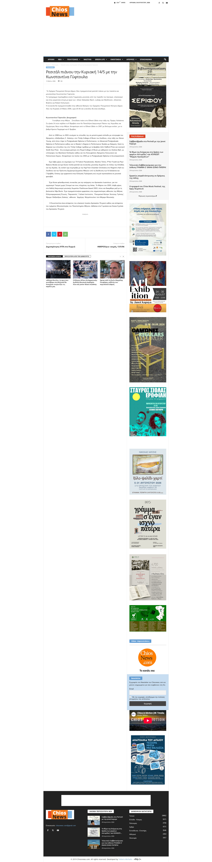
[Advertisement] (124, 11)
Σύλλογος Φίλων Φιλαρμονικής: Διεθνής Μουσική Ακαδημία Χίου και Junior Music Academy (85, 282)
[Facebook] (159, 3)
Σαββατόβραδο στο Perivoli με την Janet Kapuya (147, 142)
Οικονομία (133, 838)
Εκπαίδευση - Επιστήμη (137, 831)
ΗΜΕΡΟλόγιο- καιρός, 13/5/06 (110, 246)
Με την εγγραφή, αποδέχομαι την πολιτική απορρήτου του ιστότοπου (147, 698)
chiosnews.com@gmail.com (66, 825)
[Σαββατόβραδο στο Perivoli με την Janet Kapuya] (94, 820)
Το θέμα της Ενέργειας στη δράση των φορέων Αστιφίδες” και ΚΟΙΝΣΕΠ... (112, 831)
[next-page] (123, 256)
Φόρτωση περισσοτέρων (147, 196)
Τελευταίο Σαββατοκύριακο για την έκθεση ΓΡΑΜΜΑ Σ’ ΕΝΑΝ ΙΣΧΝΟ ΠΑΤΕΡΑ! (147, 166)
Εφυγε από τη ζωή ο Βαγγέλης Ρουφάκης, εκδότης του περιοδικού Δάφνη (111, 282)
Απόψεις (130, 59)
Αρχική (51, 59)
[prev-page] (120, 256)
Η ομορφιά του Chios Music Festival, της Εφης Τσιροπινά (147, 187)
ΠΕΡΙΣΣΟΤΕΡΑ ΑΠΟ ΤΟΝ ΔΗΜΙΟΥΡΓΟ (77, 256)
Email (131, 689)
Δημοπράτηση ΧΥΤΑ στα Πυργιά (60, 246)
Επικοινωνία (146, 59)
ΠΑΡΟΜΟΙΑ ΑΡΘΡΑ (54, 256)
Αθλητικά (132, 834)
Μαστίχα (87, 59)
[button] (165, 59)
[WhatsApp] (65, 234)
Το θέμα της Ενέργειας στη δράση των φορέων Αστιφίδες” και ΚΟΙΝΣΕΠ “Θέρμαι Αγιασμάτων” (146, 154)
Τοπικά (131, 816)
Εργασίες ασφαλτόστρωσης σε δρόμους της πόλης (147, 176)
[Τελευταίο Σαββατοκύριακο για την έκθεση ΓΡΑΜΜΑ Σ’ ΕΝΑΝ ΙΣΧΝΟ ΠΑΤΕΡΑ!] (94, 844)
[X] (163, 3)
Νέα (60, 59)
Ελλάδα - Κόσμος (135, 820)
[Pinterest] (59, 234)
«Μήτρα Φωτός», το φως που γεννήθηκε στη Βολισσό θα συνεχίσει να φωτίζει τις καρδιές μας (57, 283)
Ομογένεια (115, 59)
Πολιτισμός (72, 59)
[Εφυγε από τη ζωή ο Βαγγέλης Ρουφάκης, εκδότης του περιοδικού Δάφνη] (112, 269)
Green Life (100, 59)
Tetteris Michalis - (126, 859)
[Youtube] (166, 3)
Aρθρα (131, 827)
